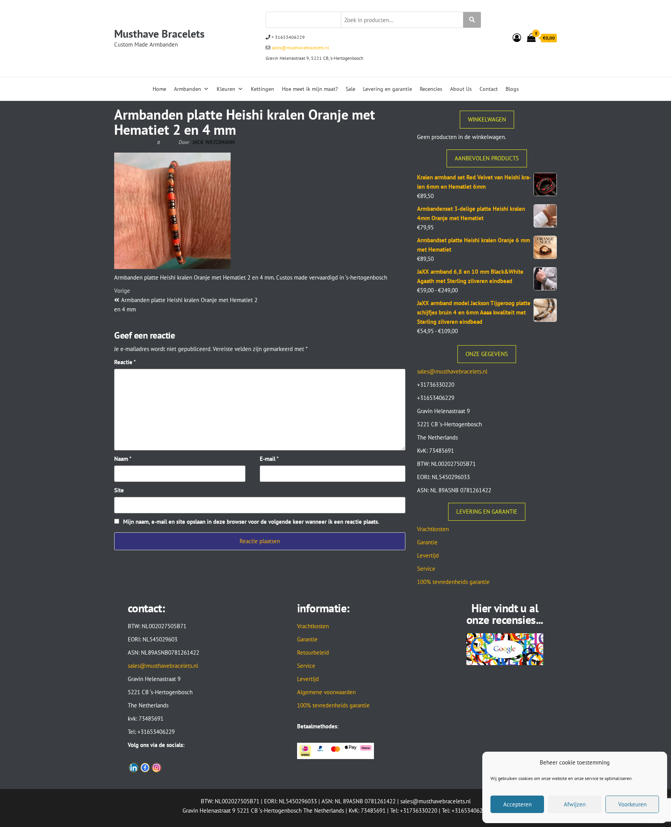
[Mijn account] (517, 37)
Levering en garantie (387, 88)
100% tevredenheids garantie (453, 582)
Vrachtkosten (433, 529)
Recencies (431, 88)
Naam (123, 458)
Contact (489, 88)
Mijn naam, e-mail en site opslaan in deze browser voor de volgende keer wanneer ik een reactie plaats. (251, 521)
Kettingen (262, 88)
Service (426, 568)
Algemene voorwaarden (326, 692)
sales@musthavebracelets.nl (299, 47)
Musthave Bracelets (159, 33)
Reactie (125, 362)
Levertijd (428, 555)
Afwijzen (575, 804)
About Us (461, 88)
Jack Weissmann (214, 142)
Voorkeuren (632, 804)
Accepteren (517, 804)
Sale (350, 88)
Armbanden (187, 88)
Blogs (512, 88)
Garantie (427, 542)
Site (119, 490)
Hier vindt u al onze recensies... (504, 613)
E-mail (269, 458)
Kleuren (226, 88)
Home (159, 88)
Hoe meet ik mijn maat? (310, 88)
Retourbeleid (313, 652)
